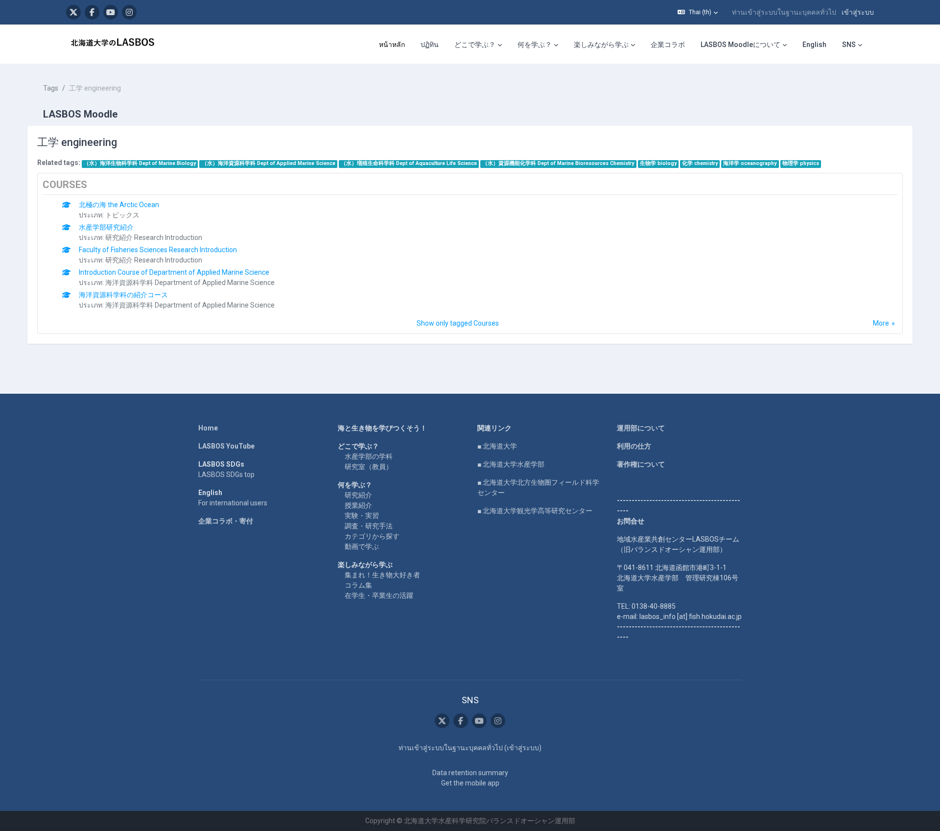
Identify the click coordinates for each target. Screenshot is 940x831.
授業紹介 (358, 505)
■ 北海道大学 (497, 446)
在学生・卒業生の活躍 (379, 595)
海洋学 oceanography (749, 163)
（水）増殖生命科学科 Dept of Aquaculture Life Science (409, 163)
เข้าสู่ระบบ (858, 12)
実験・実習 (362, 516)
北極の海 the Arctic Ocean (119, 205)
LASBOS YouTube (226, 446)
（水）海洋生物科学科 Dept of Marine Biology (140, 163)
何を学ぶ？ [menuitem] (534, 44)
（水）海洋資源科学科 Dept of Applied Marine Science (268, 163)
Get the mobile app (470, 783)
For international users (232, 503)
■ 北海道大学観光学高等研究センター (534, 511)
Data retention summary (470, 773)
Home (208, 428)
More (881, 323)
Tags (50, 88)
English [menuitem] (814, 44)
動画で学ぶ (362, 546)
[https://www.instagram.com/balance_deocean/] (129, 12)
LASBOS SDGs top (226, 474)
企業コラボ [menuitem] (668, 44)
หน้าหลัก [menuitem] (392, 44)
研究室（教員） (369, 467)
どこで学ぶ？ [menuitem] (474, 44)
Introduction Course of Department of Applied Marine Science (174, 272)
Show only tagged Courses (458, 323)
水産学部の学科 (369, 456)
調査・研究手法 (369, 526)
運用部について (641, 428)
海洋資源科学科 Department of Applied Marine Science (190, 282)
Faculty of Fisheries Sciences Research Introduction (158, 250)
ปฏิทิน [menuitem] (430, 44)
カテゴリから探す (372, 536)
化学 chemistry (700, 163)
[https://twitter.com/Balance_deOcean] (73, 12)
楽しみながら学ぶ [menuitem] (601, 44)
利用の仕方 (634, 446)
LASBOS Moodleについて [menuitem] (740, 44)
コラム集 (358, 585)
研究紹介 (358, 495)
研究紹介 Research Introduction (153, 237)
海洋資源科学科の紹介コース (123, 295)
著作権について (641, 464)
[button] (697, 12)
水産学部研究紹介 (106, 227)
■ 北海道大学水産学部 (510, 464)
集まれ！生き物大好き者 (382, 575)
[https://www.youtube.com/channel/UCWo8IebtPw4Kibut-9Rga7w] (110, 12)
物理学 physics (800, 163)
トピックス (122, 215)
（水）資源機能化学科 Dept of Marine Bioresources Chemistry (558, 163)
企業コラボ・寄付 (225, 521)
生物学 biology (658, 163)
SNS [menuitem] (849, 44)
